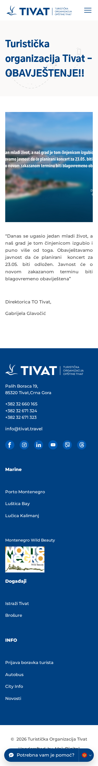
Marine (13, 469)
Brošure (13, 615)
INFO (11, 640)
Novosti (13, 698)
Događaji (15, 581)
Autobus (14, 674)
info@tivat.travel (24, 428)
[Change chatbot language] (86, 755)
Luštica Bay (17, 503)
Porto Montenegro (25, 491)
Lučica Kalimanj (22, 515)
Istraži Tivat (17, 603)
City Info (14, 686)
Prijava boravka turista (29, 662)
